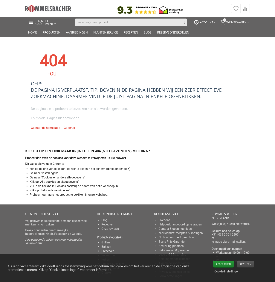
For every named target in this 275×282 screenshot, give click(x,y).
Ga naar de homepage (45, 128)
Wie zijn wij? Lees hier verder (230, 224)
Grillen (105, 242)
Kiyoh (49, 234)
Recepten (130, 32)
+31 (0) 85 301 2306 (225, 234)
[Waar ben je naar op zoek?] (183, 22)
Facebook (60, 234)
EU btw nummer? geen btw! (177, 237)
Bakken (106, 246)
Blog (148, 32)
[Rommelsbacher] (48, 8)
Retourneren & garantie (174, 250)
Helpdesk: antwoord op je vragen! (180, 224)
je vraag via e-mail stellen (228, 241)
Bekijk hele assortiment (44, 22)
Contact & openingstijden (175, 229)
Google (76, 234)
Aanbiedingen (77, 32)
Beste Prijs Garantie (171, 241)
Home (32, 32)
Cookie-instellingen (226, 271)
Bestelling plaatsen (171, 246)
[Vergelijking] (245, 10)
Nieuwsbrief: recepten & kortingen (181, 233)
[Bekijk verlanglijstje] (236, 10)
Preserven (107, 251)
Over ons (164, 220)
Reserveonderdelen (173, 32)
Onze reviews (110, 229)
